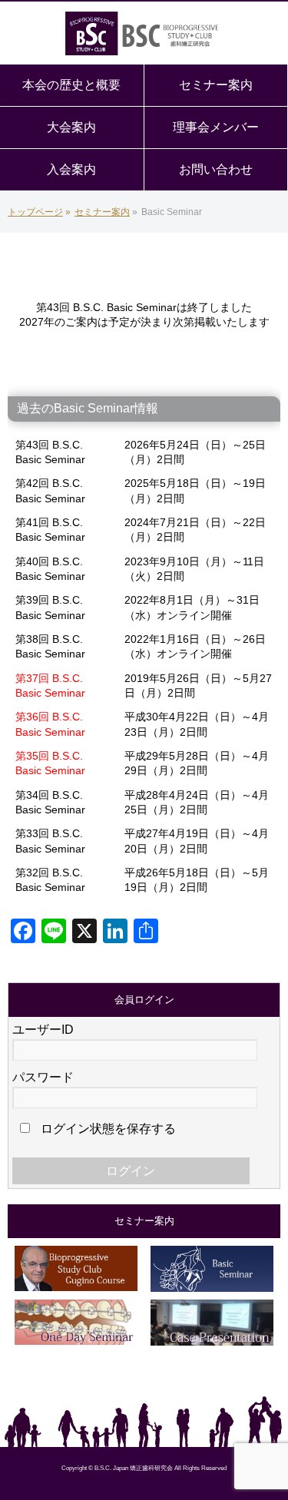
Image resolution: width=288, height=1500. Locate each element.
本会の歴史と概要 (71, 84)
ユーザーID (43, 1029)
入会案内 (71, 169)
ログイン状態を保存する (107, 1128)
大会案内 (71, 127)
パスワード (43, 1077)
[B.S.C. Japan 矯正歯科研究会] (144, 34)
